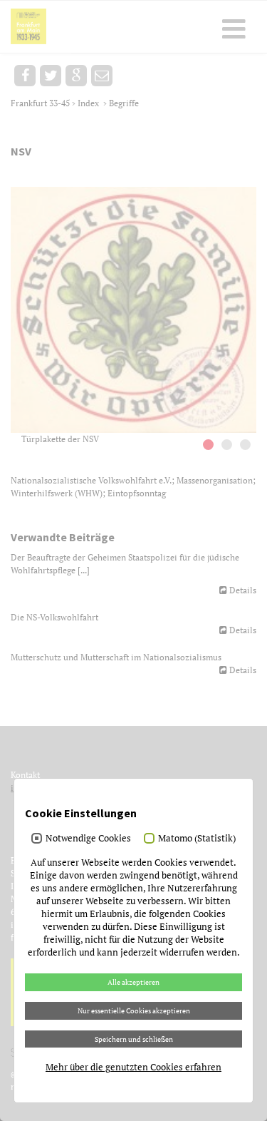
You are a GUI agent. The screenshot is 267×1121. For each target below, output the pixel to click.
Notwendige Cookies (88, 838)
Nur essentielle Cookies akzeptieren (134, 1010)
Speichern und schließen (134, 1039)
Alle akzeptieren (133, 982)
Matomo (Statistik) (197, 838)
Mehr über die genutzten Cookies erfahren (133, 1066)
